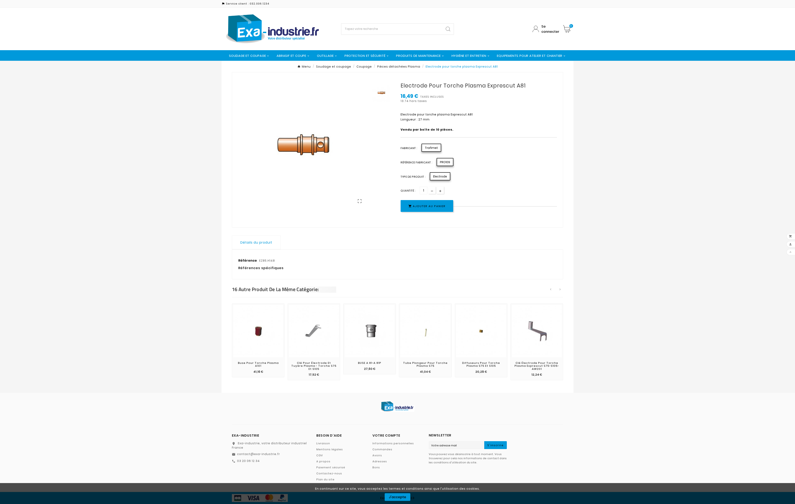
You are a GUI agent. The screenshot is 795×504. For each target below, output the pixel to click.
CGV (319, 455)
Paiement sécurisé (330, 467)
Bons (376, 467)
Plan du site (325, 479)
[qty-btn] (440, 190)
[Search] (448, 29)
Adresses (379, 461)
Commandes (382, 449)
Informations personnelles (393, 443)
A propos (323, 461)
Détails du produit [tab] (256, 242)
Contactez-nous (329, 473)
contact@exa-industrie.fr (258, 454)
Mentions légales (329, 449)
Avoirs (377, 455)
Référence (248, 260)
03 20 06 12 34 (248, 461)
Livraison (323, 443)
